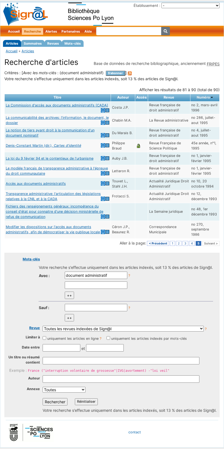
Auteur (34, 378)
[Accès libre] (138, 145)
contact (134, 432)
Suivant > (211, 243)
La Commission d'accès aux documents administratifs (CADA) (57, 105)
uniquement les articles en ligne (73, 338)
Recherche (32, 31)
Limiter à (33, 337)
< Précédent (158, 243)
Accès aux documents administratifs (36, 184)
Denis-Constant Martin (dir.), (43, 145)
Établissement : (147, 5)
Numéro (203, 97)
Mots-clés (72, 43)
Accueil (14, 31)
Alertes (51, 31)
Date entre (31, 347)
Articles (12, 43)
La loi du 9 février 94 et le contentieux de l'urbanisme (49, 158)
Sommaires (33, 43)
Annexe (33, 389)
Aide (88, 31)
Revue (34, 328)
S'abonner (115, 73)
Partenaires (70, 31)
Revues (53, 43)
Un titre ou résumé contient (24, 359)
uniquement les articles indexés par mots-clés (149, 338)
